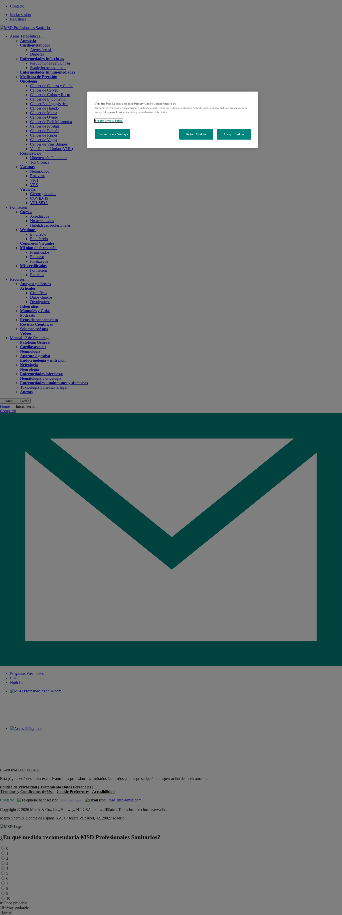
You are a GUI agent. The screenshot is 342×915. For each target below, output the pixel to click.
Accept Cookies (234, 134)
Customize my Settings (113, 134)
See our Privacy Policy (108, 120)
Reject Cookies (196, 134)
